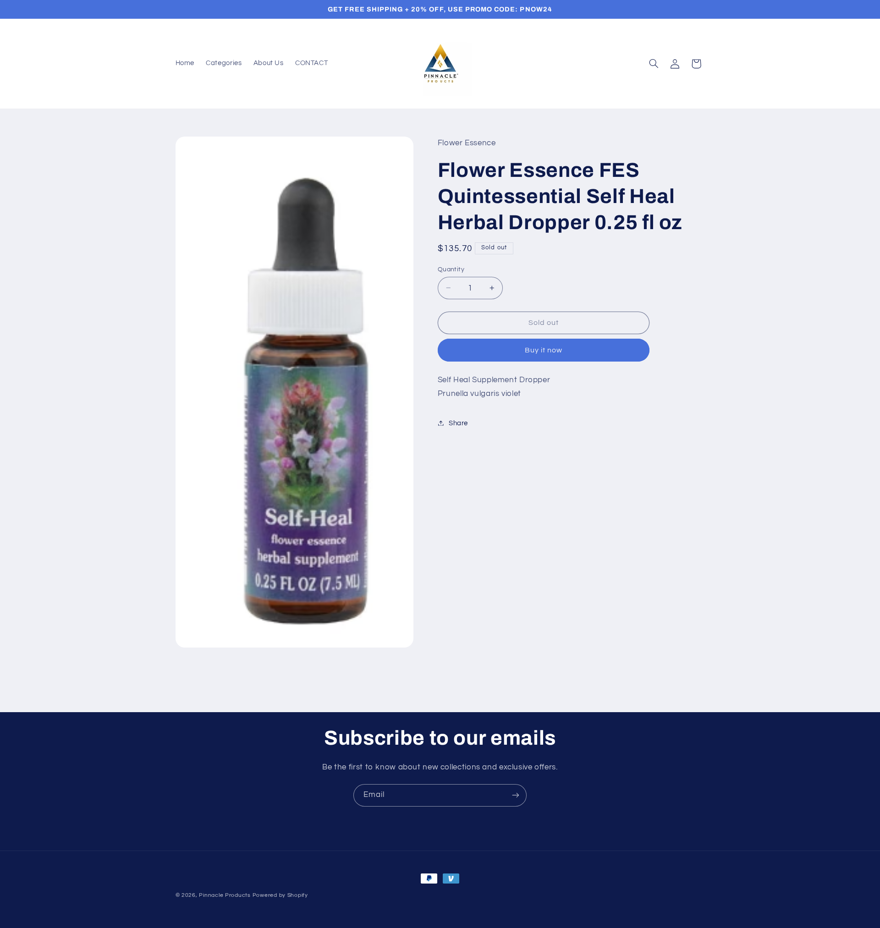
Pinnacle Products (225, 895)
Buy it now (544, 350)
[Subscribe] (515, 795)
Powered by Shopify (280, 895)
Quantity (451, 269)
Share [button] (458, 422)
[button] (653, 63)
